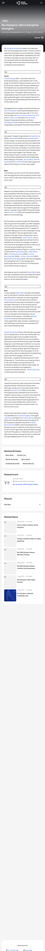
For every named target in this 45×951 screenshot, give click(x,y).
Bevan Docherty (33, 369)
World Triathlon (22, 3)
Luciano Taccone (26, 256)
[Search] (41, 2)
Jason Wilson (28, 237)
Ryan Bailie (32, 272)
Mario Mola (14, 138)
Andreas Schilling (16, 254)
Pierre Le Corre (33, 115)
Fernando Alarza (32, 138)
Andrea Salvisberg (14, 259)
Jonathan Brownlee (13, 48)
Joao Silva (8, 418)
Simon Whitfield (19, 162)
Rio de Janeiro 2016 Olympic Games (25, 484)
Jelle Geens (33, 251)
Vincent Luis (12, 117)
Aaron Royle (30, 117)
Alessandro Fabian (11, 122)
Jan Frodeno (28, 159)
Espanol (37, 38)
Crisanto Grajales (23, 415)
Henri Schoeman (10, 110)
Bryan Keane (19, 251)
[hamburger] (3, 3)
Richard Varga (9, 78)
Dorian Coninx (21, 115)
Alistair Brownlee (10, 332)
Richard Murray (34, 136)
